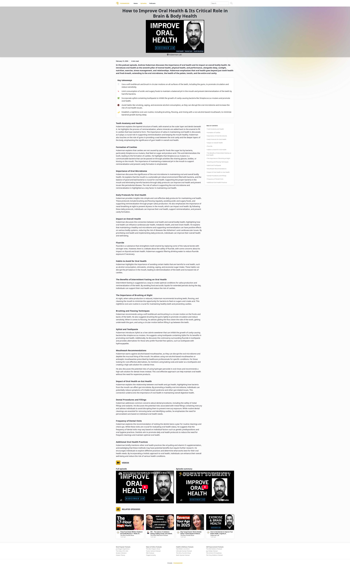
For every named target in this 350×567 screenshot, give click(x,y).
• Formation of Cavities (213, 132)
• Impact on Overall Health (214, 143)
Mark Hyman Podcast (183, 555)
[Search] (231, 3)
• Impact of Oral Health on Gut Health (218, 172)
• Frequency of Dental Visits (214, 179)
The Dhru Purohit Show (127, 535)
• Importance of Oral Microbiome (216, 136)
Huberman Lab (175, 54)
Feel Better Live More (182, 549)
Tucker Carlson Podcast (153, 551)
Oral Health (179, 51)
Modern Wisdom (121, 553)
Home (136, 3)
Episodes (143, 3)
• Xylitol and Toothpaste (213, 165)
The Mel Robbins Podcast (214, 549)
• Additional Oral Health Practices (216, 182)
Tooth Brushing (198, 51)
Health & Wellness (197, 22)
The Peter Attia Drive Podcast (159, 535)
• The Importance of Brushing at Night (218, 158)
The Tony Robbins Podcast (214, 555)
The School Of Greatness (214, 553)
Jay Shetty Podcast (212, 551)
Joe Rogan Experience (122, 549)
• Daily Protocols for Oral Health (216, 139)
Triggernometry (151, 555)
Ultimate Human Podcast (184, 551)
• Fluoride (209, 146)
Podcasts (152, 3)
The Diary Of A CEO (122, 551)
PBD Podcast (150, 553)
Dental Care (188, 51)
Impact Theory (120, 555)
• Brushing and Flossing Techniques (217, 162)
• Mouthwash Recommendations (216, 169)
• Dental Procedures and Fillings (216, 175)
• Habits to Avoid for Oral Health (216, 150)
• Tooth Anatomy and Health (215, 129)
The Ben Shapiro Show (153, 549)
